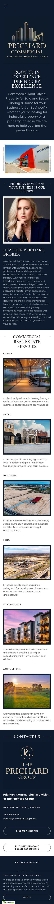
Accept (27, 897)
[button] (6, 6)
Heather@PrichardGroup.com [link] (19, 818)
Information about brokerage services (27, 847)
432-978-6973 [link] (11, 814)
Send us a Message (27, 831)
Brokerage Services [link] (27, 862)
